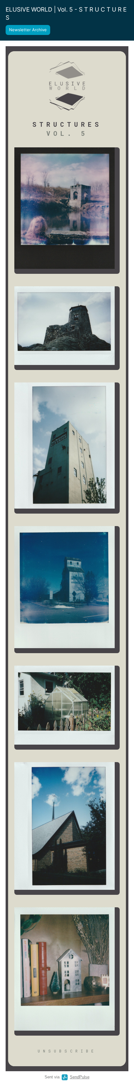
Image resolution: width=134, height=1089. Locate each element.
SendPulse (79, 1077)
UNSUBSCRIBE (67, 1050)
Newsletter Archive (28, 29)
